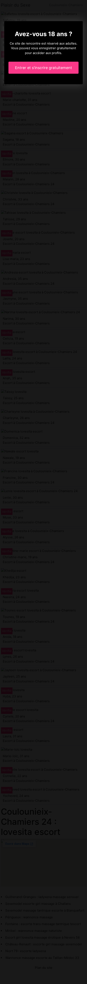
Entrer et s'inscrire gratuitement (43, 67)
